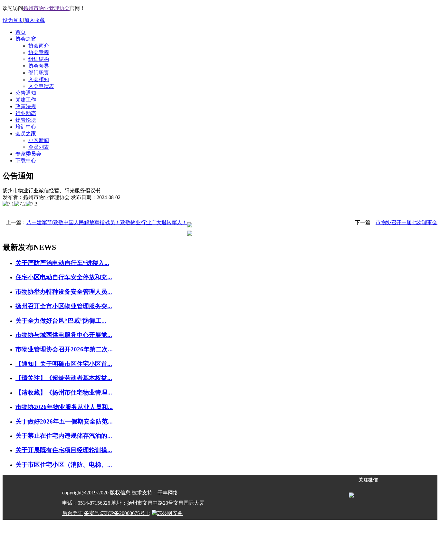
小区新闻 (38, 140)
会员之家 (25, 133)
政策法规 (25, 106)
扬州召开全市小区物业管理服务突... (63, 306)
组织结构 (38, 59)
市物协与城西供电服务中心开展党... (63, 334)
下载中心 (25, 160)
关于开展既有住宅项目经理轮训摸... (63, 450)
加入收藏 (34, 20)
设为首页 (13, 20)
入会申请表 (41, 86)
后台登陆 (72, 513)
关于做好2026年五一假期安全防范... (64, 421)
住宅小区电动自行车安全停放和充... (63, 277)
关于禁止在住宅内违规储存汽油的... (63, 435)
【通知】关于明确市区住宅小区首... (63, 363)
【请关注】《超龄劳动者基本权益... (63, 378)
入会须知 (38, 79)
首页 (20, 32)
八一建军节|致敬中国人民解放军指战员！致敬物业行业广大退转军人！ (106, 222)
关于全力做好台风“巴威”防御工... (60, 320)
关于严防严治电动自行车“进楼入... (62, 263)
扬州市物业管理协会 (46, 8)
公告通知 (25, 93)
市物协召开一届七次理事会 (406, 222)
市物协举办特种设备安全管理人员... (63, 291)
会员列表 (38, 147)
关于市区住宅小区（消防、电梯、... (63, 464)
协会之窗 (25, 39)
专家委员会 (28, 154)
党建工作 (25, 99)
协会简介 (38, 45)
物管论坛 (25, 120)
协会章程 (38, 52)
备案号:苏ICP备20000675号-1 (116, 513)
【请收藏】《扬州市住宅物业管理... (63, 392)
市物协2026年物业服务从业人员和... (64, 407)
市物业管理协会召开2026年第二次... (64, 349)
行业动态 (25, 113)
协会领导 (38, 66)
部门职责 (38, 72)
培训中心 (25, 126)
